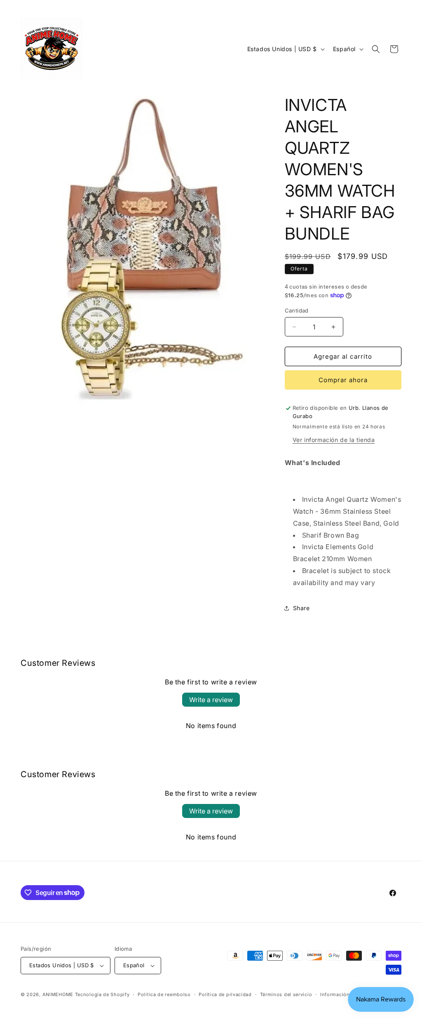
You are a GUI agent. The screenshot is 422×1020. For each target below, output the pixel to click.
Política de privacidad (225, 994)
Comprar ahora (343, 380)
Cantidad (297, 310)
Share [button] (301, 607)
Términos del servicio (286, 994)
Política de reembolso (164, 994)
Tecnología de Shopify (102, 994)
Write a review (211, 700)
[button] (376, 49)
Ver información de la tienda (334, 439)
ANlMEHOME (57, 994)
